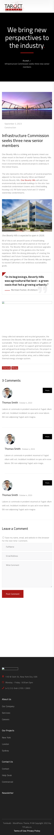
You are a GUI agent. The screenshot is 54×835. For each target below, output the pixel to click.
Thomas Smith (10, 402)
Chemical (6, 367)
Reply (47, 390)
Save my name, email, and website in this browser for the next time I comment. (25, 539)
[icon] (2, 806)
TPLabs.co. (27, 827)
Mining (14, 367)
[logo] (13, 6)
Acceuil (26, 60)
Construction (10, 127)
